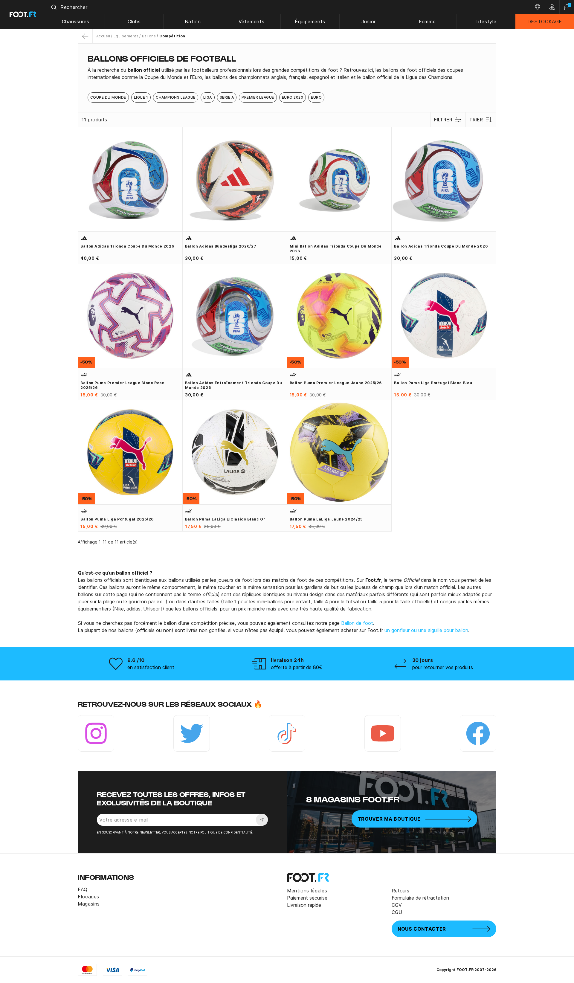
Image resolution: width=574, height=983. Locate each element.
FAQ (83, 889)
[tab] (287, 73)
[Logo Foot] (23, 14)
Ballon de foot (357, 623)
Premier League (258, 97)
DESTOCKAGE (544, 22)
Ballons (149, 36)
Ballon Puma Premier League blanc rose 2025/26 (122, 385)
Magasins (89, 904)
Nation (193, 22)
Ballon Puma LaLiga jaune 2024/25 (326, 519)
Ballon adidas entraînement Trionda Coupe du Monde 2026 (233, 385)
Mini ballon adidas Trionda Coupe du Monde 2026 (336, 248)
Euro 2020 (292, 97)
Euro (316, 97)
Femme (427, 22)
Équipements (310, 22)
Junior (368, 22)
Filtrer (443, 120)
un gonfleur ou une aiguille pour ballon (426, 630)
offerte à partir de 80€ (296, 667)
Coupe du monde (108, 97)
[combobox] (288, 7)
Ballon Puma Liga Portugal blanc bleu (433, 383)
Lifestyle (485, 22)
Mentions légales (307, 891)
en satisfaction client (150, 667)
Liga (207, 97)
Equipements (126, 36)
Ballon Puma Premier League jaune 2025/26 (336, 383)
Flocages (88, 897)
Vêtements (252, 22)
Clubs (134, 22)
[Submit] (53, 7)
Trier (476, 120)
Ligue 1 (141, 97)
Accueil (103, 36)
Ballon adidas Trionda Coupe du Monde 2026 (127, 246)
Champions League (176, 97)
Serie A (227, 97)
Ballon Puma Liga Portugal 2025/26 (117, 519)
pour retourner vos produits (442, 667)
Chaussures (75, 22)
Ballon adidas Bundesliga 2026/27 (220, 246)
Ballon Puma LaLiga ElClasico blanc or (225, 519)
